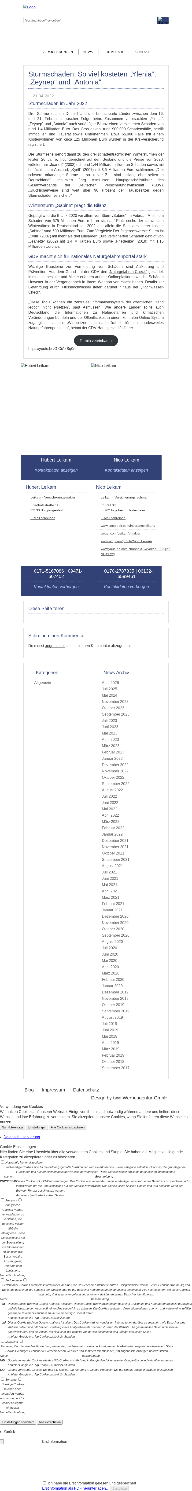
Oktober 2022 (113, 777)
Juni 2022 (110, 803)
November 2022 (115, 771)
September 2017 (115, 1068)
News (88, 52)
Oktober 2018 (113, 1062)
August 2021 (112, 866)
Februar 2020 (113, 980)
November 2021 (115, 847)
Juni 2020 (110, 954)
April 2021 (110, 891)
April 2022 (110, 815)
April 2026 (110, 683)
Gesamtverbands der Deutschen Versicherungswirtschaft (86, 185)
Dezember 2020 (115, 916)
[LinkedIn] (123, 22)
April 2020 (110, 967)
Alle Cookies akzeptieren (68, 1127)
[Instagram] (123, 15)
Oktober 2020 (113, 929)
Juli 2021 (109, 872)
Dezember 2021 (115, 841)
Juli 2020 (109, 948)
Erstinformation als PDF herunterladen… (76, 1488)
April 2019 (110, 1043)
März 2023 (110, 746)
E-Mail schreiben (42, 518)
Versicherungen (57, 52)
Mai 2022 (109, 809)
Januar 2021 (112, 910)
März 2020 (110, 973)
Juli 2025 (109, 689)
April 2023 (110, 740)
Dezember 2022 (115, 765)
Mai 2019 (109, 1036)
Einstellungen (37, 1127)
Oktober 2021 (113, 853)
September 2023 (115, 714)
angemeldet (55, 646)
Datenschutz (86, 1089)
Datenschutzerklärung (22, 1137)
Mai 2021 (109, 885)
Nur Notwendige (12, 1127)
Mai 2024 (109, 695)
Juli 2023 (109, 721)
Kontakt (142, 52)
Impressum (53, 1089)
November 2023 (115, 702)
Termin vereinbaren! (96, 341)
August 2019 (112, 1017)
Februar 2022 (113, 828)
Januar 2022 (112, 834)
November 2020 (115, 923)
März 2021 (110, 897)
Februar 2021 (113, 904)
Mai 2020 (109, 961)
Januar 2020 (112, 986)
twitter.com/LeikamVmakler (120, 533)
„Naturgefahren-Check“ (128, 272)
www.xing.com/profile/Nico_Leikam (126, 541)
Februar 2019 (113, 1055)
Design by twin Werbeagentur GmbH (129, 1097)
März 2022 (110, 822)
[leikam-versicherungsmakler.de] (29, 7)
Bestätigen (119, 1488)
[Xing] (123, 37)
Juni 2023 (110, 727)
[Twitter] (123, 30)
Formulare (113, 52)
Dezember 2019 (115, 992)
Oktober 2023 (113, 708)
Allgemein (42, 683)
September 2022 (115, 784)
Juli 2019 (109, 1024)
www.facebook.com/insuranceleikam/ (128, 525)
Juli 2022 (109, 796)
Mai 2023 (109, 733)
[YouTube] (123, 45)
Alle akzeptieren (50, 1422)
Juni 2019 (110, 1030)
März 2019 (110, 1049)
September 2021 (115, 860)
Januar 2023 (112, 758)
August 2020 (112, 942)
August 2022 (112, 790)
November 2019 (115, 998)
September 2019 (115, 1011)
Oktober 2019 (113, 1005)
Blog (29, 1089)
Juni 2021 (110, 878)
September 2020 (115, 935)
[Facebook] (123, 7)
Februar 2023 (113, 752)
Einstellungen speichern (18, 1422)
